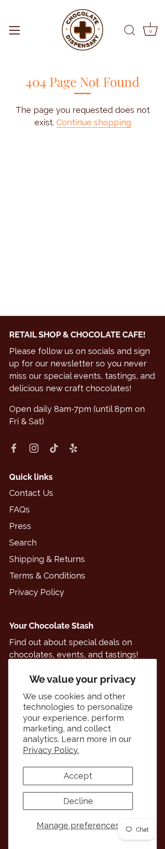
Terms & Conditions (47, 575)
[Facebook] (13, 447)
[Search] (130, 32)
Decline (78, 801)
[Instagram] (33, 447)
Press (20, 526)
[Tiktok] (54, 447)
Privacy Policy (36, 592)
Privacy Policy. (51, 750)
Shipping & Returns (47, 559)
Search (23, 542)
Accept (78, 776)
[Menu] (15, 30)
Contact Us (31, 493)
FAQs (19, 509)
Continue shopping (93, 122)
